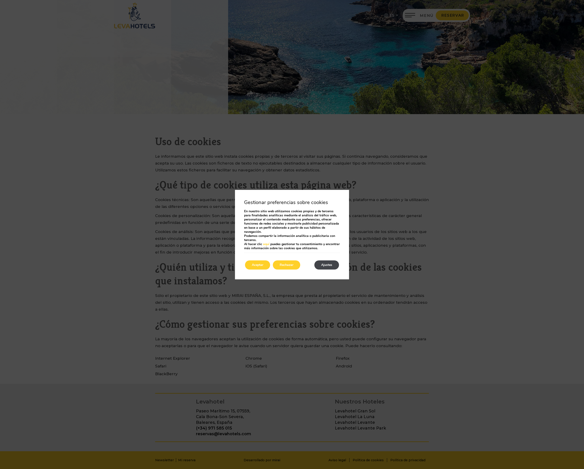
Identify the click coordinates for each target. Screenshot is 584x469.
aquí (266, 244)
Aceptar (257, 265)
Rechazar (286, 265)
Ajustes (326, 265)
